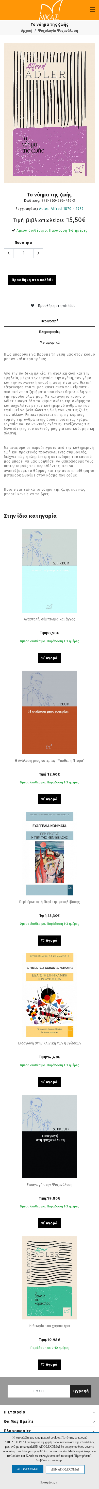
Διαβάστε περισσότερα (49, 1460)
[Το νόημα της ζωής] (49, 113)
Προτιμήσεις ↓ (48, 1482)
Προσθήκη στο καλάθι (32, 280)
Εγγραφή (81, 1391)
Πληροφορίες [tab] (49, 332)
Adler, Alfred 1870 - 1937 (61, 209)
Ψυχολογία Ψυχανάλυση (58, 31)
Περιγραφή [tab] (49, 321)
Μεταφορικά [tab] (50, 342)
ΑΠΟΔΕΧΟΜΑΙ (27, 1469)
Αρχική (26, 31)
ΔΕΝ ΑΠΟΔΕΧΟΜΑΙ (65, 1469)
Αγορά (51, 658)
